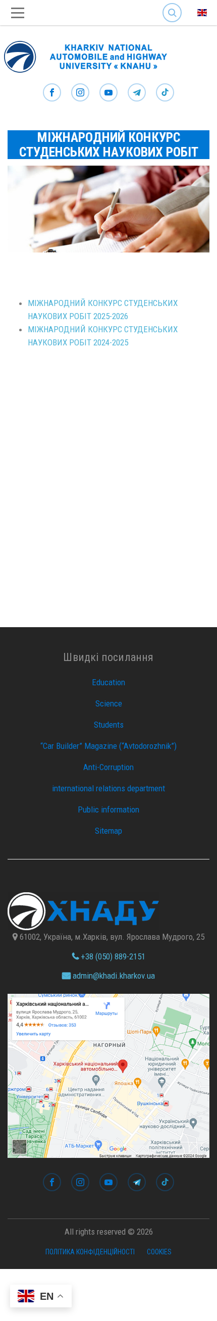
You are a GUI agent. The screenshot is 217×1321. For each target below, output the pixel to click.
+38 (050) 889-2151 (112, 956)
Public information (108, 809)
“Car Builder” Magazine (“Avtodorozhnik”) (108, 746)
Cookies (159, 1252)
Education (108, 682)
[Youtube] (108, 92)
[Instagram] (80, 92)
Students (109, 725)
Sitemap (108, 831)
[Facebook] (52, 92)
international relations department (108, 788)
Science (108, 703)
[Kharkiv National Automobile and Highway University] (91, 54)
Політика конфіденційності (90, 1252)
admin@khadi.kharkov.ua (113, 976)
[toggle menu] (17, 13)
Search (172, 5)
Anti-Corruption (108, 767)
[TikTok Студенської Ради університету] (165, 92)
